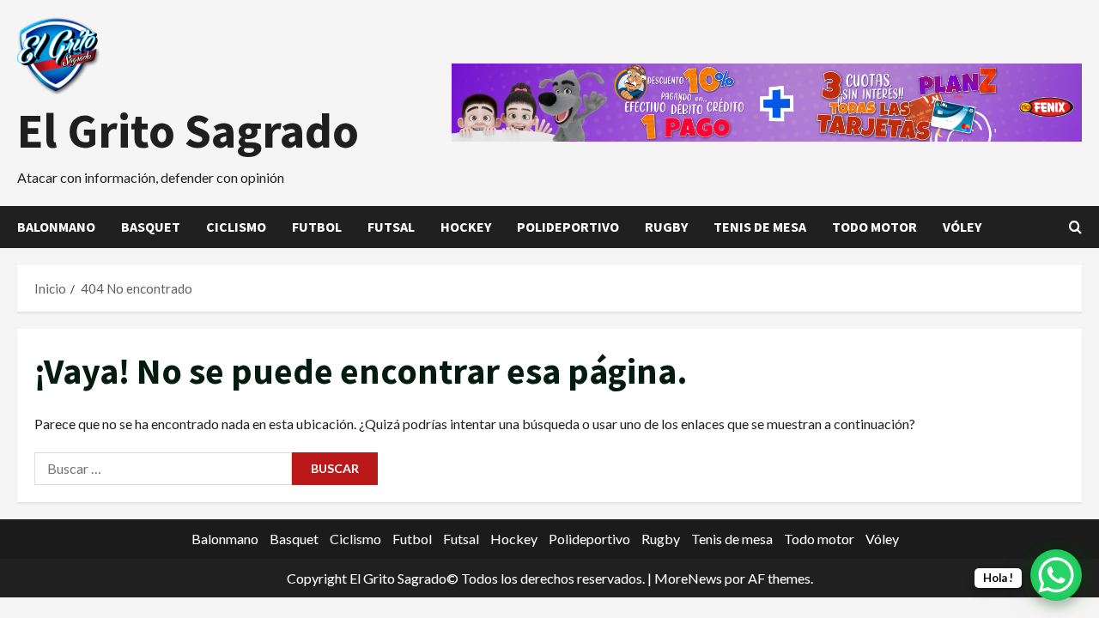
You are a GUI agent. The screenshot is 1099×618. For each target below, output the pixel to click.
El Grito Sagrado (188, 130)
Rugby (666, 226)
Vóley (962, 226)
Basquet (150, 226)
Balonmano (56, 226)
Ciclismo (236, 226)
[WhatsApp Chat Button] (1056, 575)
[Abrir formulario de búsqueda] (1075, 227)
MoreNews (688, 578)
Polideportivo (568, 226)
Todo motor (874, 226)
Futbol (317, 226)
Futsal (391, 226)
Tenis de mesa (759, 226)
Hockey (465, 226)
